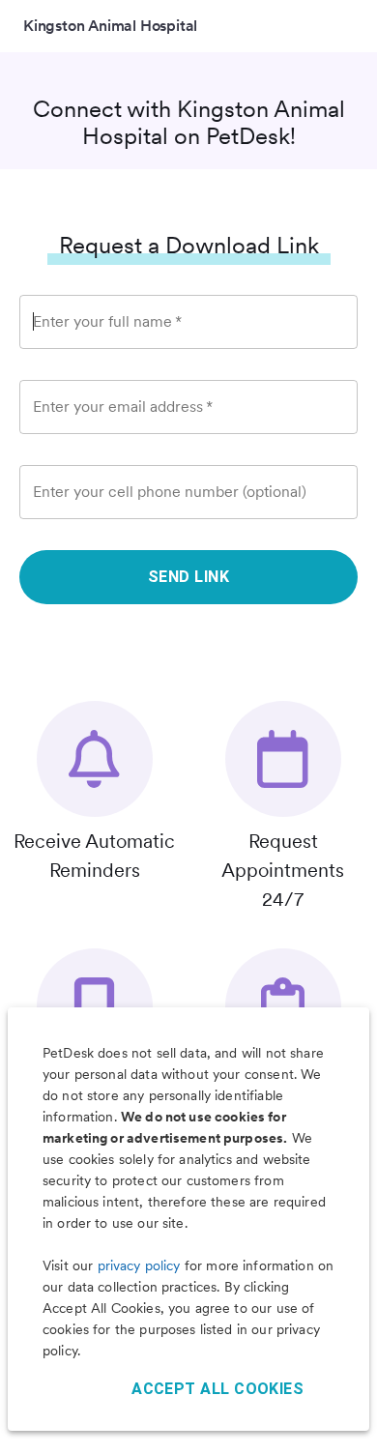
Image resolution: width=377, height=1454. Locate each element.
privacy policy (139, 1265)
